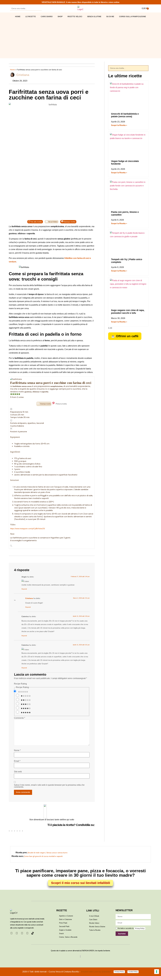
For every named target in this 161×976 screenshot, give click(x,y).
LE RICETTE (30, 16)
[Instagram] (22, 933)
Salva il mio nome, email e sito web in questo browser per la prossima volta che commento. (49, 786)
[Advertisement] (80, 38)
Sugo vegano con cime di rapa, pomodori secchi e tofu (127, 311)
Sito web (18, 772)
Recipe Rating (20, 684)
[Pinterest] (16, 933)
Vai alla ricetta (36, 222)
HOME (17, 16)
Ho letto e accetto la (131, 928)
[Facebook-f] (11, 933)
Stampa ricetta (69, 222)
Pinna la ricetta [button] (61, 404)
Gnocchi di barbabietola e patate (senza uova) (125, 115)
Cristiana (29, 598)
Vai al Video (52, 222)
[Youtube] (27, 933)
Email (17, 761)
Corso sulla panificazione (132, 16)
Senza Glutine (94, 16)
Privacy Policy (139, 928)
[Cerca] (39, 8)
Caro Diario (47, 16)
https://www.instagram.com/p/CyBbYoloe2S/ (27, 529)
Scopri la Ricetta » (119, 125)
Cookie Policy (133, 971)
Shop (60, 16)
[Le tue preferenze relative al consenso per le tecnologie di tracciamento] (156, 971)
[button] (9, 831)
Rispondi (24, 589)
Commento (19, 718)
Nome (17, 750)
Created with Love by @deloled (96, 972)
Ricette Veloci (75, 16)
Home (12, 70)
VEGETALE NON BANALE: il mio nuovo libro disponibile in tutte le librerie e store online (80, 2)
